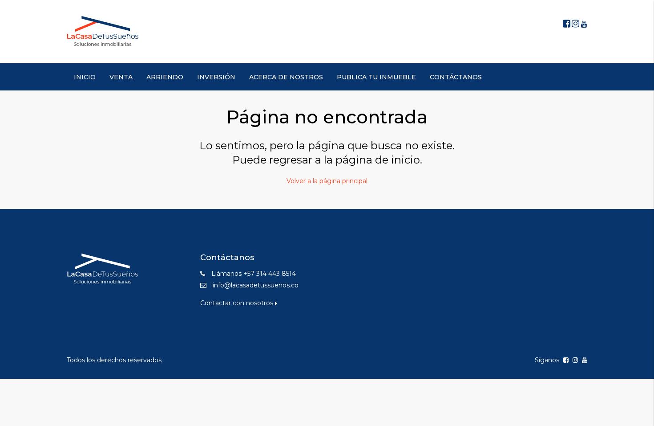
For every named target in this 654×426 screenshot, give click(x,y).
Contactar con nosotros (237, 303)
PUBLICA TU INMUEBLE (376, 77)
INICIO (85, 77)
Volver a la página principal (327, 181)
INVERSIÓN (216, 77)
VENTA (121, 77)
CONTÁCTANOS (456, 77)
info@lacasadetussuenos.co (256, 285)
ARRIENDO (164, 77)
